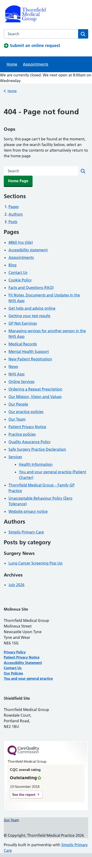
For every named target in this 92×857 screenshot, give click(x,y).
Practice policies (22, 434)
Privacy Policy (15, 652)
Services (15, 456)
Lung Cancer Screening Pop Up (35, 563)
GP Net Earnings (22, 323)
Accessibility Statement (23, 662)
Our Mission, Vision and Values (35, 396)
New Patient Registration (30, 359)
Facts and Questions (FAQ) (31, 287)
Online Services (21, 381)
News (13, 366)
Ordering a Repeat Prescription (35, 389)
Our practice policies (25, 411)
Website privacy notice (28, 511)
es (21, 673)
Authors (15, 214)
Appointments (35, 64)
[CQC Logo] (23, 754)
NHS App (16, 374)
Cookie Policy (20, 280)
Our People (18, 404)
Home (12, 64)
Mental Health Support (28, 351)
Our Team (16, 419)
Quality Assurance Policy (29, 441)
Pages (13, 206)
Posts (12, 221)
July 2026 (16, 584)
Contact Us (17, 272)
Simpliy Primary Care (26, 532)
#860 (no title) (20, 242)
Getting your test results (29, 315)
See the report (23, 795)
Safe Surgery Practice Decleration (37, 449)
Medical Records (22, 344)
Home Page (18, 180)
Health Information (36, 464)
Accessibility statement (28, 250)
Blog (12, 265)
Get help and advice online (31, 308)
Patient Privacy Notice (27, 426)
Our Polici (12, 673)
